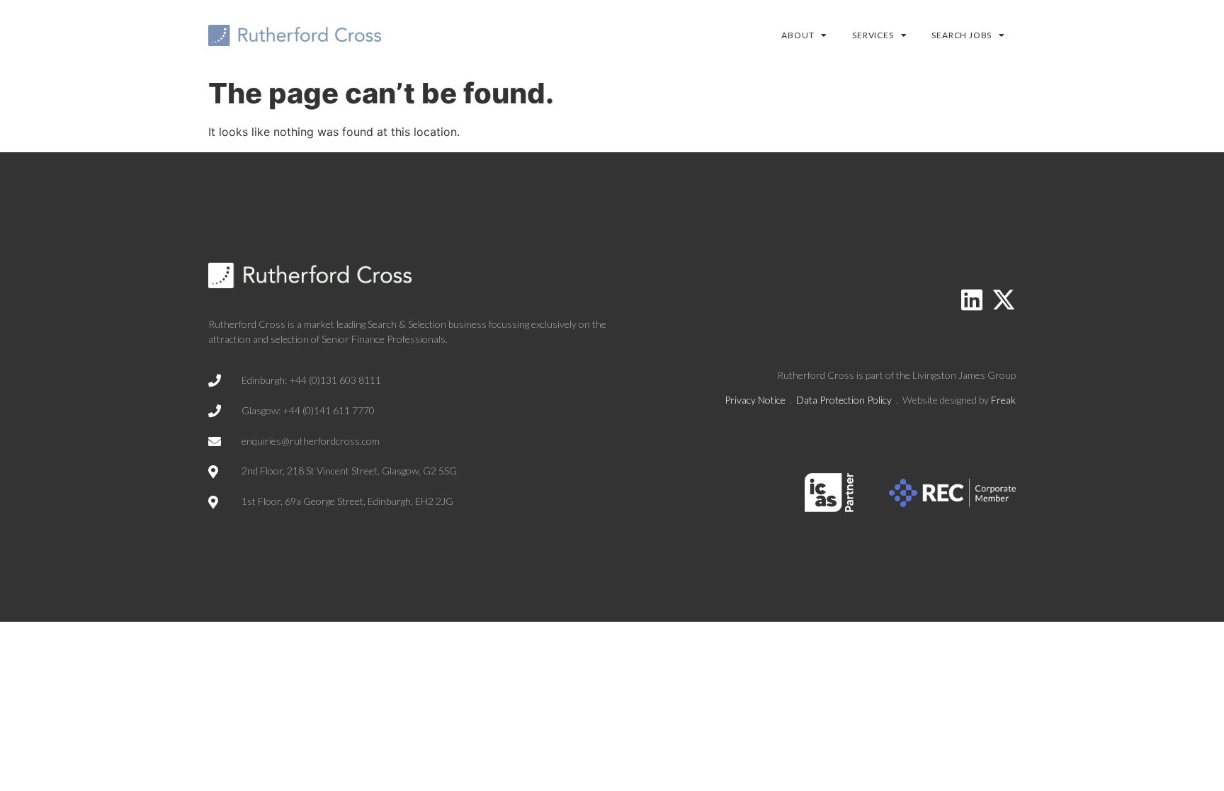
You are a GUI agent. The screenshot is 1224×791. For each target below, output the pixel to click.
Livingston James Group (964, 375)
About (797, 35)
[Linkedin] (972, 300)
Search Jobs (961, 35)
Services (872, 35)
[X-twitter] (1004, 300)
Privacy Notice (755, 400)
